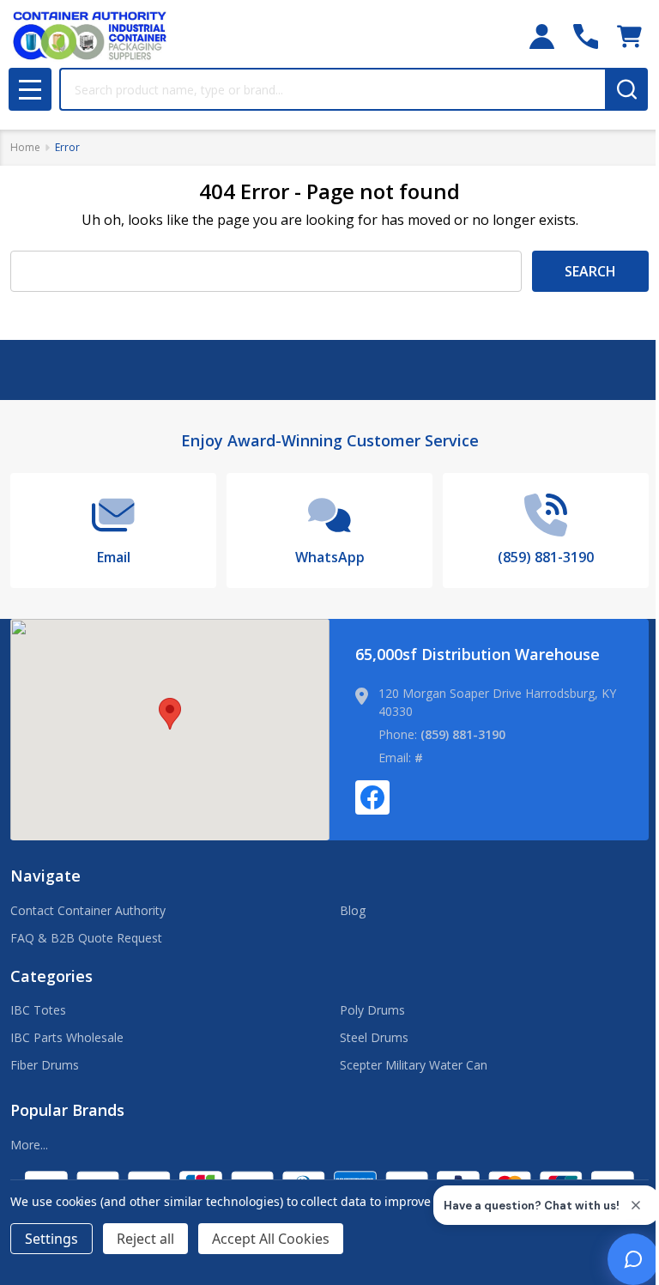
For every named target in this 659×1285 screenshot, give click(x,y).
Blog (353, 910)
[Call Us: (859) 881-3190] (585, 36)
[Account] (542, 36)
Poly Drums (372, 1010)
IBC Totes (38, 1010)
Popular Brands (67, 1110)
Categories (51, 976)
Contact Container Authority (88, 910)
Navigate (45, 875)
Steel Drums (374, 1037)
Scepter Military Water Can (413, 1065)
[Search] (626, 89)
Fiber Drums (44, 1065)
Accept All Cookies (271, 1238)
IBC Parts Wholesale (67, 1037)
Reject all (145, 1238)
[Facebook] (372, 797)
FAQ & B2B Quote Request (86, 938)
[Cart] (629, 36)
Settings (51, 1238)
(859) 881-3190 (462, 734)
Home (25, 147)
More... (29, 1144)
